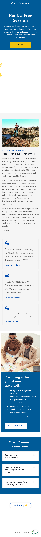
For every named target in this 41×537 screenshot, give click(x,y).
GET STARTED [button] (20, 45)
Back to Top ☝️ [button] (20, 505)
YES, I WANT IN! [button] (15, 426)
